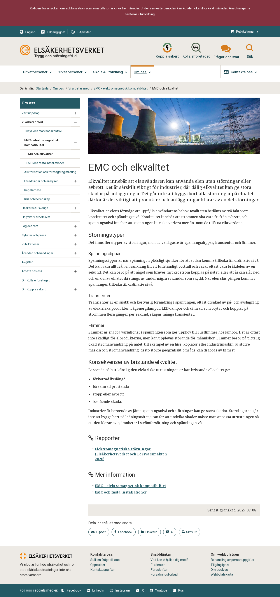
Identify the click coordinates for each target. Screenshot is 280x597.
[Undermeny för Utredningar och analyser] (75, 181)
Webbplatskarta (222, 574)
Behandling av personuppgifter (232, 560)
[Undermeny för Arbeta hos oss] (75, 271)
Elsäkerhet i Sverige (35, 208)
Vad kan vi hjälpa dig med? (169, 560)
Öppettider (97, 565)
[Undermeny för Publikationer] (75, 244)
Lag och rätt (30, 226)
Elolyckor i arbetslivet (36, 217)
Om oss (28, 103)
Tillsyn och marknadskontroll (43, 131)
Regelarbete (32, 190)
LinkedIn (98, 590)
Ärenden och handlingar (37, 253)
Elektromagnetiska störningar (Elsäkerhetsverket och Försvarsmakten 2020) (131, 454)
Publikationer (30, 244)
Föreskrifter (159, 570)
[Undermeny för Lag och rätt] (75, 226)
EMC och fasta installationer (45, 163)
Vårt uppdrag (31, 113)
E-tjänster (157, 565)
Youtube (161, 590)
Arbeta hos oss (32, 271)
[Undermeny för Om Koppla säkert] (75, 289)
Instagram (122, 590)
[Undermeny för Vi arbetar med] (75, 122)
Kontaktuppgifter (102, 570)
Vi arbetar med (32, 122)
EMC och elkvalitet (39, 154)
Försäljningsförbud (164, 574)
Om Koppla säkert (34, 289)
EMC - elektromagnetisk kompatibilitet (41, 143)
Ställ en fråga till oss (105, 560)
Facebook (74, 590)
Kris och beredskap (37, 199)
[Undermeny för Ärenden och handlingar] (75, 253)
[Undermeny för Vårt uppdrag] (75, 113)
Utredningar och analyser (41, 181)
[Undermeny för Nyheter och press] (75, 235)
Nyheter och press (34, 235)
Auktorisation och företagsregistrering (50, 172)
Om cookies (219, 570)
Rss (181, 590)
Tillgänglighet (220, 565)
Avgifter (27, 262)
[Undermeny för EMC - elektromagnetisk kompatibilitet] (75, 143)
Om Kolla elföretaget (36, 280)
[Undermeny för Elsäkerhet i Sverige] (75, 208)
